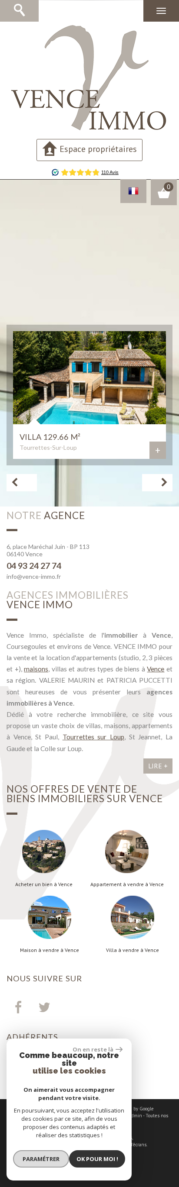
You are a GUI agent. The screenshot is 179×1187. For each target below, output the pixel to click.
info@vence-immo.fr (34, 576)
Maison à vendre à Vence (49, 950)
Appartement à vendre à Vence (127, 884)
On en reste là (93, 1049)
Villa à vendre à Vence (132, 950)
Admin (135, 1116)
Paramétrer (41, 1159)
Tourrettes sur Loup (93, 737)
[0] (163, 196)
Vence (155, 669)
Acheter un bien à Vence (44, 884)
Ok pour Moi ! (97, 1159)
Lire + (158, 765)
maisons (36, 669)
